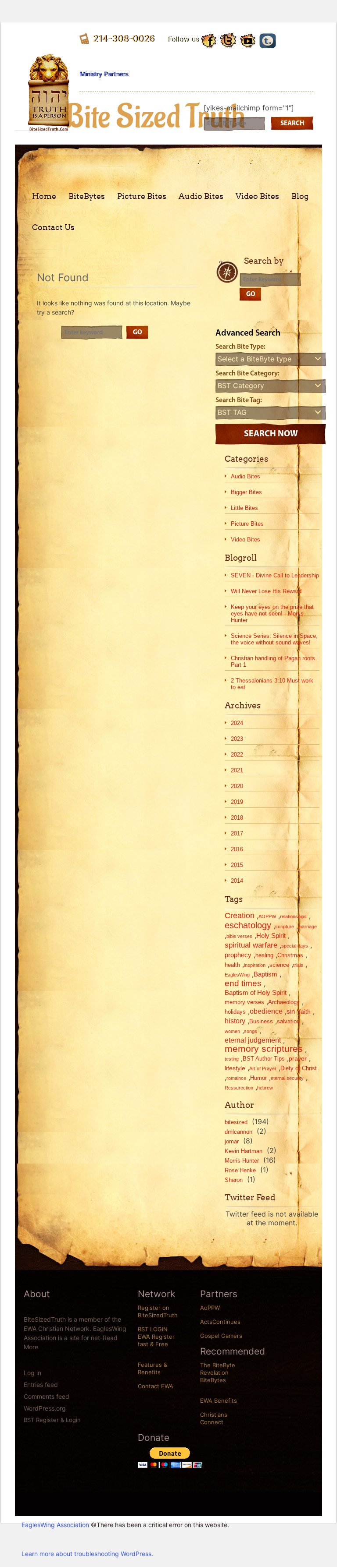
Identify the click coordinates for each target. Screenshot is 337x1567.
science (279, 965)
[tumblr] (267, 39)
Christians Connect (213, 1418)
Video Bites (257, 196)
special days (294, 945)
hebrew (265, 1087)
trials (298, 965)
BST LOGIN (153, 1329)
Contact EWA (155, 1386)
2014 (237, 880)
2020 (237, 786)
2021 (237, 770)
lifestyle (235, 1068)
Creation (240, 915)
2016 (237, 849)
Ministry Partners (103, 74)
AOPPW (267, 916)
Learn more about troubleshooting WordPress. (87, 1553)
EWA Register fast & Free (156, 1340)
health (232, 965)
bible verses (239, 936)
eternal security (287, 1078)
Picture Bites (141, 196)
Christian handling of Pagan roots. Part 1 (274, 661)
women (232, 1031)
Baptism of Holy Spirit (256, 992)
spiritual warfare (251, 945)
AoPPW (210, 1307)
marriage (307, 926)
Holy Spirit (271, 935)
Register (47, 1419)
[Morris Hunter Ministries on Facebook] (209, 39)
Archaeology (284, 1002)
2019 (237, 802)
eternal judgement (253, 1040)
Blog (300, 196)
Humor (258, 1078)
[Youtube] (248, 39)
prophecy (238, 955)
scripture (284, 926)
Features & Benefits (152, 1368)
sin (291, 1011)
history (235, 1021)
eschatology (248, 925)
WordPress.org (45, 1408)
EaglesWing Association (55, 1524)
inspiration (254, 965)
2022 (237, 754)
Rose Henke (240, 1170)
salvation (288, 1021)
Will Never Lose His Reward (266, 591)
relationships (293, 916)
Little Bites (244, 508)
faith (305, 1011)
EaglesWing (237, 974)
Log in (32, 1372)
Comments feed (46, 1396)
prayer (298, 1058)
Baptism (265, 974)
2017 (237, 833)
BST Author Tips (264, 1058)
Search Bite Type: (240, 346)
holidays (235, 1011)
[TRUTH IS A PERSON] (48, 124)
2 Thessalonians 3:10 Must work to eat (272, 683)
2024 (237, 723)
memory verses (244, 1002)
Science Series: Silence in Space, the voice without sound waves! (274, 639)
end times (243, 983)
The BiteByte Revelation (217, 1369)
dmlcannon (238, 1131)
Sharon (234, 1180)
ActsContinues (220, 1321)
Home (44, 196)
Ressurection (239, 1087)
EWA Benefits (218, 1400)
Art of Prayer (262, 1068)
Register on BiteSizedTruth (158, 1311)
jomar (232, 1141)
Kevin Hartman (243, 1151)
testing (232, 1058)
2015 (237, 865)
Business (261, 1021)
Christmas (290, 955)
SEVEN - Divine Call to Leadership (275, 575)
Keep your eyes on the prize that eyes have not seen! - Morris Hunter (272, 613)
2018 (237, 817)
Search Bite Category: (247, 373)
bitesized (236, 1122)
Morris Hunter (242, 1160)
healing (264, 955)
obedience (266, 1011)
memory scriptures (264, 1048)
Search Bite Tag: (238, 400)
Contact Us (53, 227)
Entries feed (41, 1384)
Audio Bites (201, 196)
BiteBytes (86, 196)
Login (73, 1419)
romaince (236, 1078)
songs (250, 1031)
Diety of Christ (298, 1068)
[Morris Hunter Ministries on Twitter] (228, 40)
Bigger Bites (246, 492)
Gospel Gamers (221, 1335)
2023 (237, 739)
